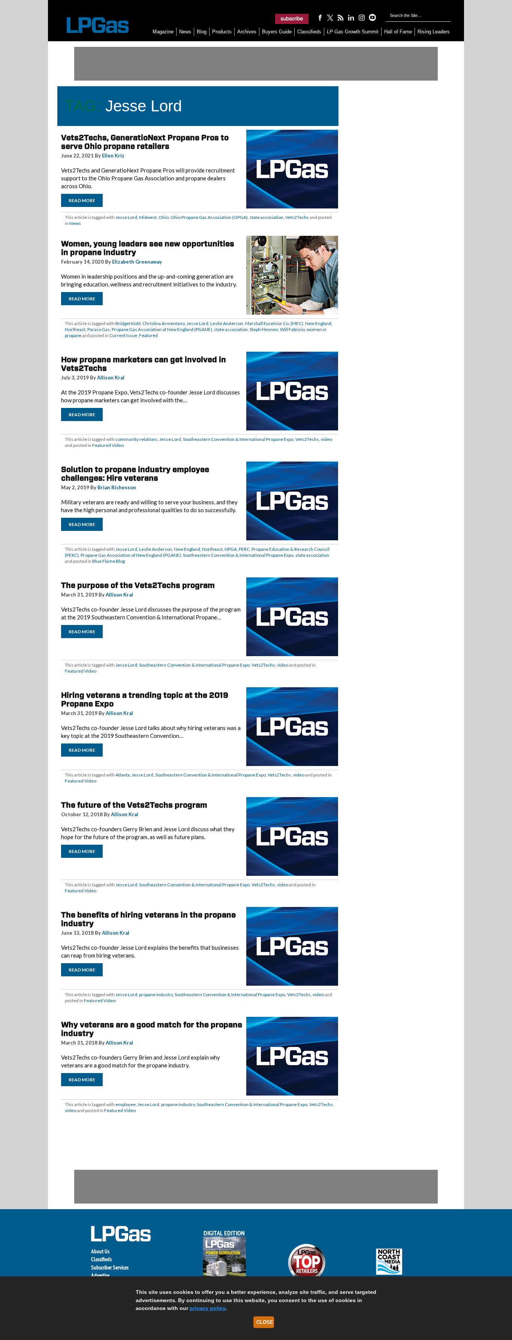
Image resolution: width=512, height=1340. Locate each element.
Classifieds (309, 31)
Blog (202, 31)
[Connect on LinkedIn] (351, 17)
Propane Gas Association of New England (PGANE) (162, 329)
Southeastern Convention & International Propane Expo (238, 439)
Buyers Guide (277, 31)
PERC (244, 549)
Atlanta (122, 775)
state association (266, 217)
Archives (246, 31)
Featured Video (108, 445)
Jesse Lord (126, 217)
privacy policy (207, 1308)
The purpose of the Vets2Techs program (138, 585)
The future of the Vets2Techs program (134, 804)
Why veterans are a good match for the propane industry (151, 1029)
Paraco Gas (98, 329)
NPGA (231, 549)
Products (222, 31)
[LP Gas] (91, 25)
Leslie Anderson (226, 323)
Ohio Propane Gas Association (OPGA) (209, 217)
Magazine (163, 31)
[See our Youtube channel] (372, 17)
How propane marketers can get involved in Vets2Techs (143, 364)
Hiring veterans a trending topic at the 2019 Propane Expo (144, 699)
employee (125, 1104)
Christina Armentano (163, 323)
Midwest (148, 217)
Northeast (75, 329)
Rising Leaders (434, 31)
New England (318, 323)
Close (264, 1322)
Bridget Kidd (128, 323)
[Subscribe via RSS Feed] (340, 17)
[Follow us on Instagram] (361, 17)
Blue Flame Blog (108, 561)
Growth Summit (353, 31)
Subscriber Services (110, 1267)
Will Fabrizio (292, 329)
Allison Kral (110, 378)
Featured (148, 335)
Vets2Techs (297, 217)
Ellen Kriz (113, 156)
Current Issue (123, 335)
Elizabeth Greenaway (137, 262)
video (326, 439)
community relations (136, 439)
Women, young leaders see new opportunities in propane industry (147, 248)
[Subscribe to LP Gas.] (291, 18)
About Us (100, 1251)
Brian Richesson (116, 487)
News (185, 31)
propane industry (156, 994)
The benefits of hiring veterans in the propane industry (148, 919)
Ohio (164, 217)
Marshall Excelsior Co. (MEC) (274, 323)
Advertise (100, 1275)
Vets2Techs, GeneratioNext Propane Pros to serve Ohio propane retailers (145, 142)
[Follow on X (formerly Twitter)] (330, 17)
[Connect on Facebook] (319, 17)
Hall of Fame (398, 31)
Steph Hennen (264, 329)
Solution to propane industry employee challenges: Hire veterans (135, 474)
